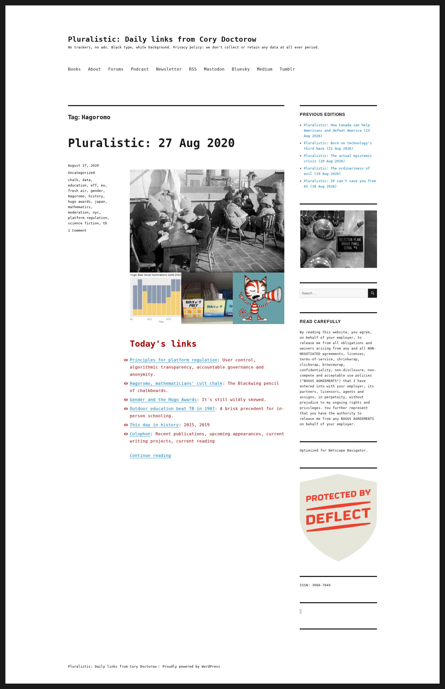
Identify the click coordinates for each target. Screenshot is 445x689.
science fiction (83, 223)
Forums (116, 69)
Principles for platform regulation (173, 360)
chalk (73, 180)
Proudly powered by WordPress (191, 666)
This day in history (154, 424)
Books (74, 69)
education (77, 185)
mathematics (79, 207)
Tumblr (287, 69)
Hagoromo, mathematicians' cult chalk (176, 383)
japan (100, 201)
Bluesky (241, 69)
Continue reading (150, 455)
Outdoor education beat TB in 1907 (172, 408)
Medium (264, 69)
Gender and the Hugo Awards (163, 399)
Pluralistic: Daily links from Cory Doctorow (162, 39)
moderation (78, 212)
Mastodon (214, 69)
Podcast (140, 69)
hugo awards (79, 201)
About (94, 69)
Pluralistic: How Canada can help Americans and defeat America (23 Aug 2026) (337, 130)
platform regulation (87, 218)
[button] (338, 239)
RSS (193, 69)
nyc (96, 212)
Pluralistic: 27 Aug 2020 (151, 143)
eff (94, 185)
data (86, 180)
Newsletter (169, 69)
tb (105, 223)
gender (97, 191)
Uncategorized (81, 173)
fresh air (77, 191)
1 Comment (77, 230)
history (96, 196)
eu (103, 185)
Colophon (140, 433)
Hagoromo (76, 196)
